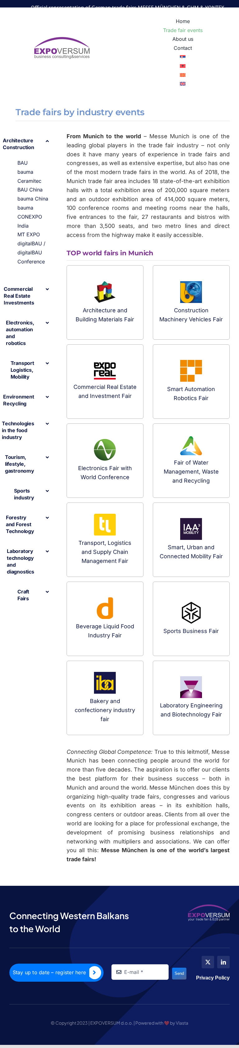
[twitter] (208, 962)
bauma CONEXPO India (29, 217)
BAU (22, 163)
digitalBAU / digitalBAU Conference (31, 252)
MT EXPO (28, 234)
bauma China (32, 199)
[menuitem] (183, 57)
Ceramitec (29, 181)
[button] (34, 143)
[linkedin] (223, 962)
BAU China (30, 189)
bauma (25, 172)
